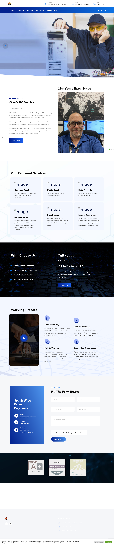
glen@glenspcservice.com (82, 4)
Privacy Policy (52, 10)
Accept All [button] (108, 542)
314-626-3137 (100, 4)
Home (12, 10)
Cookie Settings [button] (99, 542)
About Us (21, 10)
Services (30, 10)
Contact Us (40, 10)
